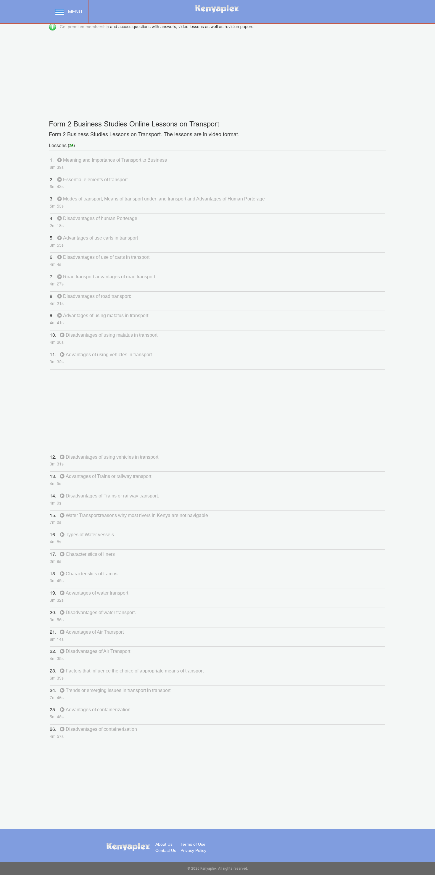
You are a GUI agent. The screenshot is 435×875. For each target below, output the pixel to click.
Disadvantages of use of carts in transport (105, 257)
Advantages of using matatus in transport (105, 315)
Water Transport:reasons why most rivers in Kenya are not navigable (136, 515)
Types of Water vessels (89, 534)
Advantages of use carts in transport (100, 237)
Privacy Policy (193, 850)
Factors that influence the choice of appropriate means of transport (134, 670)
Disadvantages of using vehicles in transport (111, 457)
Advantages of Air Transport (94, 632)
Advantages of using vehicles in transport (108, 354)
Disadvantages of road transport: (96, 296)
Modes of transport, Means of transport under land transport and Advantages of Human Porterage (163, 198)
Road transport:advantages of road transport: (109, 276)
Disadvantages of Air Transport (97, 651)
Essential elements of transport (95, 179)
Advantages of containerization (97, 709)
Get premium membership (84, 26)
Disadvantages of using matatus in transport (111, 335)
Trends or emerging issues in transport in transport (117, 690)
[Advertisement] (217, 72)
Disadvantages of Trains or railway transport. (112, 495)
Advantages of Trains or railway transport (108, 476)
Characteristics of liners (90, 554)
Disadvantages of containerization (101, 729)
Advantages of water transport (96, 592)
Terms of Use (193, 844)
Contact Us (165, 850)
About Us (164, 844)
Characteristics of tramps (91, 573)
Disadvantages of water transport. (100, 612)
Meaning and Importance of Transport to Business (114, 160)
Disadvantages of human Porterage (99, 218)
